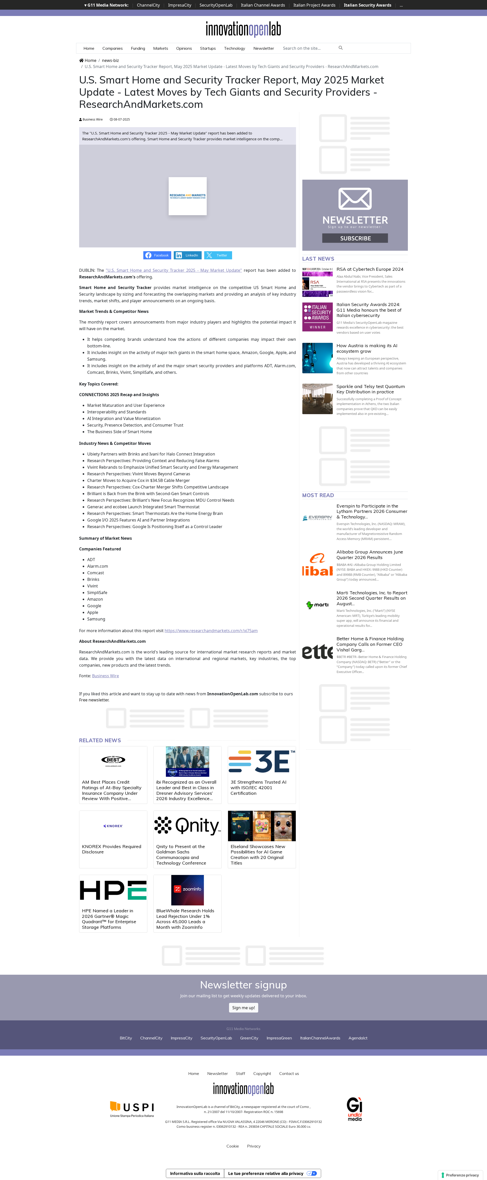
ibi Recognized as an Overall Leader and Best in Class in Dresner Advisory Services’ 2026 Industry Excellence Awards (186, 793)
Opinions (184, 48)
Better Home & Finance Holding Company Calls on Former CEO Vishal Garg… (370, 644)
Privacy (254, 1146)
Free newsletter (93, 700)
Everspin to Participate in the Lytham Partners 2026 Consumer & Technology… (372, 511)
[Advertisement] (243, 955)
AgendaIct (358, 1037)
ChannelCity (148, 5)
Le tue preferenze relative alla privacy (265, 1173)
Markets (160, 48)
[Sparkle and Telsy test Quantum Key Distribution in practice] (317, 399)
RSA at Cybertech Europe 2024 (370, 269)
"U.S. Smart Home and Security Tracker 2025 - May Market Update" (174, 270)
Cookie (233, 1146)
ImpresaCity (179, 5)
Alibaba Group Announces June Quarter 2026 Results (370, 554)
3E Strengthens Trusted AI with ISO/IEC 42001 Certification (258, 787)
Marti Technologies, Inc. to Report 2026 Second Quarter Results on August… (372, 598)
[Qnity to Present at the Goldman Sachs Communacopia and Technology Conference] (187, 826)
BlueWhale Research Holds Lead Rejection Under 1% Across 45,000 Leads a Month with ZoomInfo (185, 919)
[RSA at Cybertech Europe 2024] (317, 281)
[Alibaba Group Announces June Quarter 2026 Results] (317, 564)
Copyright (262, 1073)
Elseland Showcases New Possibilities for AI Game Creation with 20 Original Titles (258, 855)
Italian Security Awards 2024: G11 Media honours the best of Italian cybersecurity (369, 309)
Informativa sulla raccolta (195, 1173)
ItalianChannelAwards (320, 1037)
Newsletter (263, 48)
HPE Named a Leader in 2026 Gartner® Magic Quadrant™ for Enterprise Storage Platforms (109, 919)
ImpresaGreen (279, 1037)
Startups (208, 48)
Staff (240, 1073)
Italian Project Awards (314, 5)
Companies (112, 48)
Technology (234, 48)
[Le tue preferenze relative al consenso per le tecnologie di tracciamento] (460, 1175)
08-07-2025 (121, 119)
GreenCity (249, 1037)
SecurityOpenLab (216, 5)
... (401, 5)
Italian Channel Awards (263, 5)
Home (88, 48)
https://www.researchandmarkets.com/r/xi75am (211, 630)
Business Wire (92, 119)
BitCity (126, 1037)
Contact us (289, 1073)
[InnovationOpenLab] (243, 29)
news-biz (110, 60)
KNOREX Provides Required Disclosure (111, 849)
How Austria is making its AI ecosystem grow (367, 348)
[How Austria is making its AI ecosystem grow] (317, 358)
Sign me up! (243, 1007)
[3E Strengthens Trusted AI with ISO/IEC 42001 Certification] (262, 761)
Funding (138, 48)
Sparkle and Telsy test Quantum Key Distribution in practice (371, 389)
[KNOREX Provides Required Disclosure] (113, 826)
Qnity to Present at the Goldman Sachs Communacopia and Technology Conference (181, 855)
